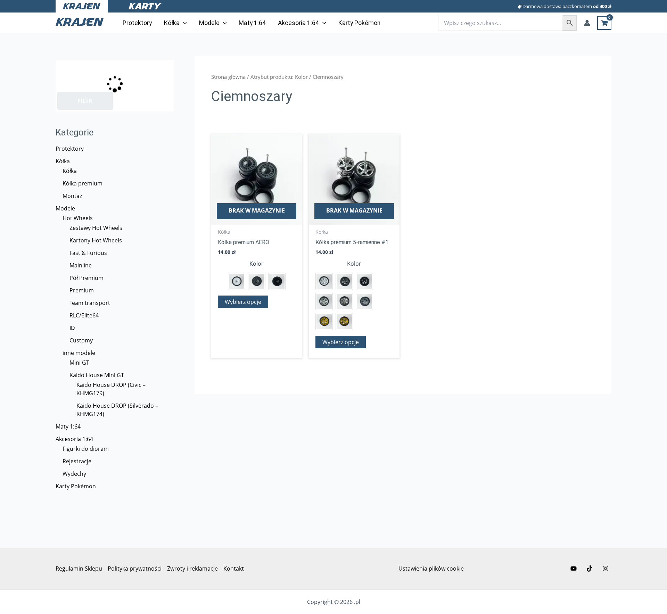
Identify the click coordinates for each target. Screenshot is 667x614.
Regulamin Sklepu (79, 568)
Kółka (63, 161)
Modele (65, 208)
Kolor (256, 263)
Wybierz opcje (243, 302)
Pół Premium (86, 278)
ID (72, 328)
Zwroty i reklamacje (192, 568)
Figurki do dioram (86, 449)
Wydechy (74, 474)
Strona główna (228, 76)
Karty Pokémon (76, 486)
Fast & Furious (88, 253)
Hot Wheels (78, 218)
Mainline (80, 265)
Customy (81, 340)
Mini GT (79, 362)
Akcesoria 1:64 (74, 439)
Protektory (70, 148)
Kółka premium (82, 183)
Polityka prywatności (135, 568)
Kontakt (233, 568)
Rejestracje (77, 461)
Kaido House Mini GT (96, 375)
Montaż (72, 196)
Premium (81, 290)
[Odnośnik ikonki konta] (587, 23)
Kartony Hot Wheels (95, 240)
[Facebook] (573, 568)
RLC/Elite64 (84, 315)
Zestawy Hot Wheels (95, 228)
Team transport (89, 303)
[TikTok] (589, 568)
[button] (183, 23)
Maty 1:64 (68, 426)
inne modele (79, 353)
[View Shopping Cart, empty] (604, 23)
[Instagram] (605, 568)
